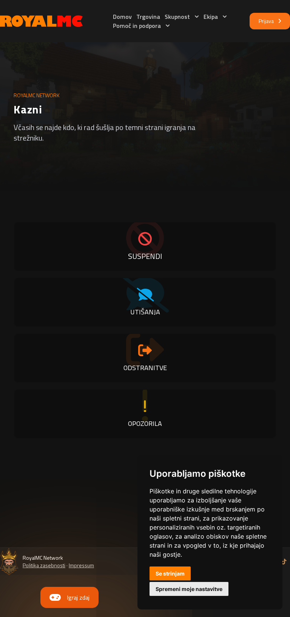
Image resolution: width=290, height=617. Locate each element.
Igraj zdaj (78, 597)
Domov (122, 16)
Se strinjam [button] (170, 573)
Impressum (81, 565)
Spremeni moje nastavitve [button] (189, 589)
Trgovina (148, 16)
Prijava (266, 21)
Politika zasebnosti (44, 565)
